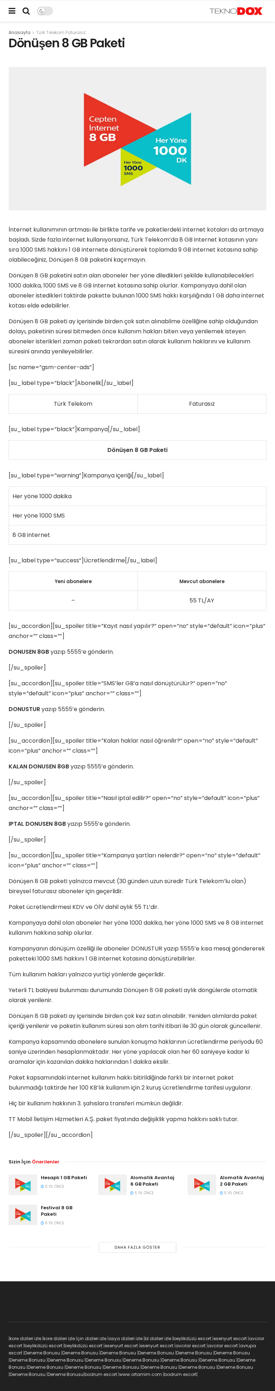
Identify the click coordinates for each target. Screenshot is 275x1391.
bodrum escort (101, 1374)
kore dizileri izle (25, 1338)
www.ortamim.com (140, 1374)
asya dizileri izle (125, 1338)
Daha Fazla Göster (137, 1247)
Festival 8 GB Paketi (56, 1211)
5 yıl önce (54, 1186)
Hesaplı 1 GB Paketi (64, 1177)
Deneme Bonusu (42, 1353)
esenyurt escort (230, 1338)
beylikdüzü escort (192, 1338)
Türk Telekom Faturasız (61, 32)
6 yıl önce (54, 1223)
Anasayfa (19, 32)
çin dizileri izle (91, 1338)
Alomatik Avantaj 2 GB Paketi (242, 1180)
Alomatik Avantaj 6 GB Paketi (152, 1180)
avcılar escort (190, 1346)
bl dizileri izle (158, 1338)
